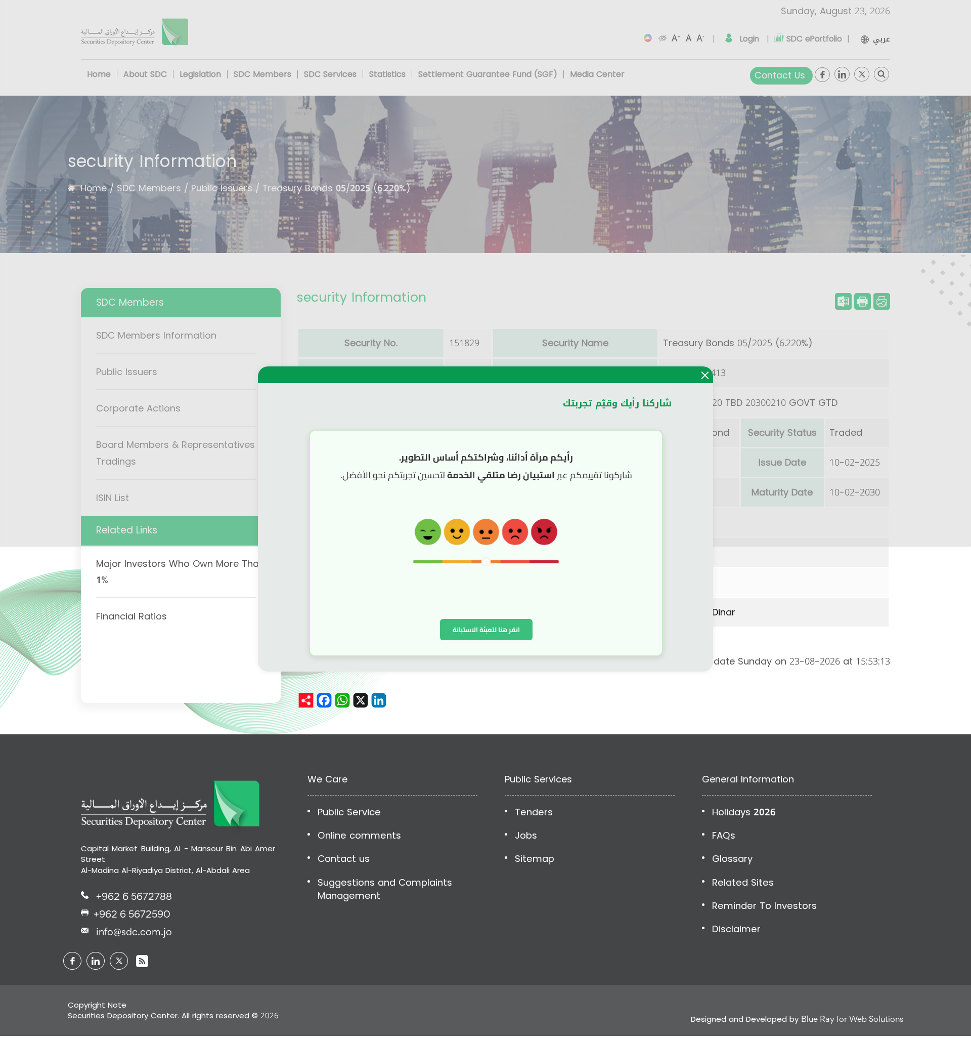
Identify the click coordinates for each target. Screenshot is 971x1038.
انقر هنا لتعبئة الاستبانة (486, 630)
